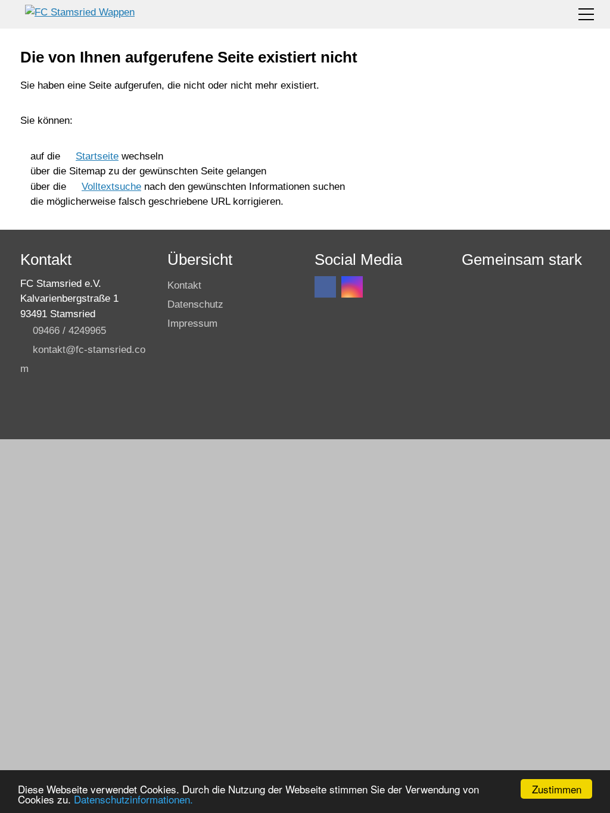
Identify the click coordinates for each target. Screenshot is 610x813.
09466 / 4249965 (69, 330)
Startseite (97, 156)
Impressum (192, 323)
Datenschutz (195, 304)
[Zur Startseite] (80, 14)
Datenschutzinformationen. (133, 799)
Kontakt (184, 285)
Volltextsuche (111, 186)
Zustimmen (556, 788)
